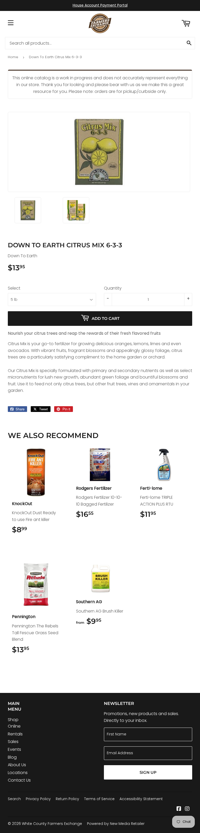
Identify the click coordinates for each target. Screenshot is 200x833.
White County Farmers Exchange (52, 823)
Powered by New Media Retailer (116, 823)
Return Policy (67, 798)
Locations (18, 773)
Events (14, 749)
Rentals (15, 734)
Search (14, 798)
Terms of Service (99, 798)
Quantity (113, 288)
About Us (17, 765)
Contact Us (19, 780)
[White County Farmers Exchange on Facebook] (179, 809)
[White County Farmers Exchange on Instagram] (187, 809)
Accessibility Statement (141, 798)
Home (13, 57)
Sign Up (148, 772)
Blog (12, 757)
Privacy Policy (38, 798)
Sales (13, 742)
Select (14, 288)
